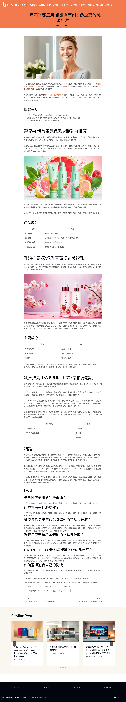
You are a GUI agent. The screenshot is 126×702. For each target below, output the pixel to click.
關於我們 (17, 687)
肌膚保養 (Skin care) (70, 587)
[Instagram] (122, 697)
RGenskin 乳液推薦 (53, 95)
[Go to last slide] (14, 643)
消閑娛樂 (108, 5)
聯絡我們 (47, 687)
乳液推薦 (62, 87)
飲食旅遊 (91, 5)
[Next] (111, 643)
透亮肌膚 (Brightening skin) (61, 591)
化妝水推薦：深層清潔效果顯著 (90, 600)
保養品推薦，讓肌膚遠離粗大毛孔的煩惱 (39, 600)
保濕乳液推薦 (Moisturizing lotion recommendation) (72, 578)
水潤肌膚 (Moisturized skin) (34, 587)
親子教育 (56, 5)
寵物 (49, 5)
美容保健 (82, 5)
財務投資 (99, 5)
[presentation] (27, 631)
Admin (59, 25)
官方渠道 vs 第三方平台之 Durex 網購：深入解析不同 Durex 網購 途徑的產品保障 (98, 650)
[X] (118, 697)
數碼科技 (64, 5)
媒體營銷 (33, 5)
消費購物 (73, 5)
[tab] (59, 667)
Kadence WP (41, 697)
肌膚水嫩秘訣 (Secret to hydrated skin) (37, 591)
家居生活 (42, 5)
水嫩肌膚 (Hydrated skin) (91, 582)
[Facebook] (114, 697)
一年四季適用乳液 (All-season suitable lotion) (39, 578)
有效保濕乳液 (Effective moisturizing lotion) (66, 582)
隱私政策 (77, 687)
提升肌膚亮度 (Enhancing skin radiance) (37, 582)
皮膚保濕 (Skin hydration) (53, 587)
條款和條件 (108, 687)
